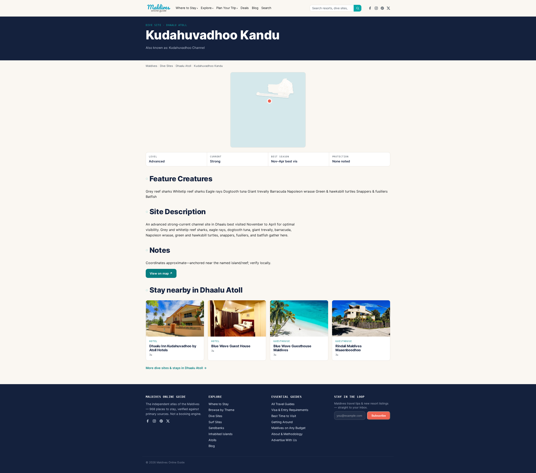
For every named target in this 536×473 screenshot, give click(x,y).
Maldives (151, 65)
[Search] (358, 8)
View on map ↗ (161, 273)
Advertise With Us (284, 440)
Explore (206, 8)
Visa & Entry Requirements (289, 410)
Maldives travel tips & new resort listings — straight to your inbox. (361, 405)
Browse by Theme (221, 410)
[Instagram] (376, 8)
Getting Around (282, 422)
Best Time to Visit (283, 416)
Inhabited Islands (221, 434)
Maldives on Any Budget (288, 428)
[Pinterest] (382, 8)
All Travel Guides (283, 404)
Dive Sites (166, 65)
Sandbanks (216, 428)
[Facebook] (370, 8)
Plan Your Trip (226, 8)
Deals (245, 8)
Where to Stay (186, 8)
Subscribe (378, 415)
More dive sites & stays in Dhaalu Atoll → (176, 368)
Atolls (212, 440)
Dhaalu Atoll (183, 65)
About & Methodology (287, 434)
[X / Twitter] (388, 8)
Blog (255, 8)
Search (266, 8)
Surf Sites (215, 422)
